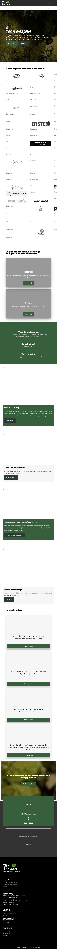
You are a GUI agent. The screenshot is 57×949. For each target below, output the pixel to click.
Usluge (23, 43)
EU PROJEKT (28, 844)
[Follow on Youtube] (12, 875)
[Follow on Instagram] (9, 875)
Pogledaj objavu (28, 646)
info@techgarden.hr (28, 814)
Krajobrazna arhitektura (13, 535)
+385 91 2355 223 (9, 912)
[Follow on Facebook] (4, 875)
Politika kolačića (6, 931)
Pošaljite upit (27, 784)
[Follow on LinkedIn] (6, 875)
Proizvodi (11, 43)
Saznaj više (27, 283)
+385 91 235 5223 (28, 805)
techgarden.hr (9, 915)
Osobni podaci (6, 933)
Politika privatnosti (7, 930)
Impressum (5, 937)
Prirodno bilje (10, 477)
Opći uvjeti (5, 935)
